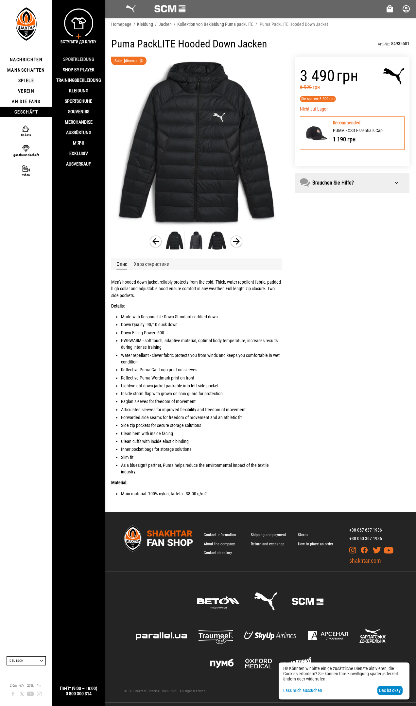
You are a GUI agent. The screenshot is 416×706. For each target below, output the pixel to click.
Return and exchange (268, 544)
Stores (303, 535)
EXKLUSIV (78, 153)
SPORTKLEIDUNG (78, 59)
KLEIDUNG (78, 90)
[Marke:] (394, 76)
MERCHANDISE (79, 122)
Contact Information (220, 535)
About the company (219, 544)
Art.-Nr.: (384, 44)
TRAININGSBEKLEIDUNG (78, 80)
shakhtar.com (365, 560)
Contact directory (218, 553)
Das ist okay (390, 690)
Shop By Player (78, 69)
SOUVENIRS (78, 111)
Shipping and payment (268, 535)
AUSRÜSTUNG (78, 132)
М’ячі (78, 143)
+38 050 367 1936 (365, 538)
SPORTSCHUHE (78, 101)
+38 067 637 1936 (365, 530)
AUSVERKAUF (78, 164)
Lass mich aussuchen (302, 690)
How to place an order (315, 544)
